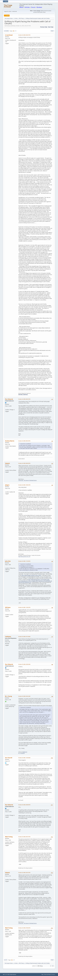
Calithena (8, 636)
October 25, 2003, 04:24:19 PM (24, 872)
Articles (27, 7)
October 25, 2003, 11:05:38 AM (24, 757)
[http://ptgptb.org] (5, 612)
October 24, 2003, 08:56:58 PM (24, 463)
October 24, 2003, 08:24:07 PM (24, 35)
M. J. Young (8, 696)
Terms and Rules (47, 974)
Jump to (33, 965)
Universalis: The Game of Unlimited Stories (27, 480)
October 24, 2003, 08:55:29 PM (24, 440)
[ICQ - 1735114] (5, 701)
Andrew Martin (9, 441)
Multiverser (25, 752)
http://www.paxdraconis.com (24, 556)
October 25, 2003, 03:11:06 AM (24, 636)
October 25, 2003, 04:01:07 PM (24, 836)
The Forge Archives (8, 6)
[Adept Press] (5, 407)
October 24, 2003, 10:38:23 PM (24, 484)
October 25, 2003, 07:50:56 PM (24, 927)
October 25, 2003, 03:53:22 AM (24, 696)
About (21, 7)
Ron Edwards (9, 399)
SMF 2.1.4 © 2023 (6, 974)
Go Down (6, 30)
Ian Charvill (8, 758)
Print (52, 30)
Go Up (5, 960)
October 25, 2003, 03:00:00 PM (24, 804)
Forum (33, 7)
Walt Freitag (9, 837)
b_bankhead (9, 35)
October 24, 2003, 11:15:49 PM (24, 561)
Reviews (39, 7)
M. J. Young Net (21, 753)
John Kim (8, 561)
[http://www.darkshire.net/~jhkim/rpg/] (5, 566)
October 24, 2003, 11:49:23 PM (24, 607)
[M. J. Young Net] (5, 703)
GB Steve (7, 607)
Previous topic (43, 27)
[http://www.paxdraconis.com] (5, 490)
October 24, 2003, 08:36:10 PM (24, 399)
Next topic (50, 27)
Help (42, 974)
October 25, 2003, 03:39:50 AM (24, 664)
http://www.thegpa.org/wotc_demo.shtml (31, 575)
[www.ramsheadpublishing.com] (5, 468)
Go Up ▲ (53, 974)
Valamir (7, 463)
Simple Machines (13, 974)
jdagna (7, 485)
